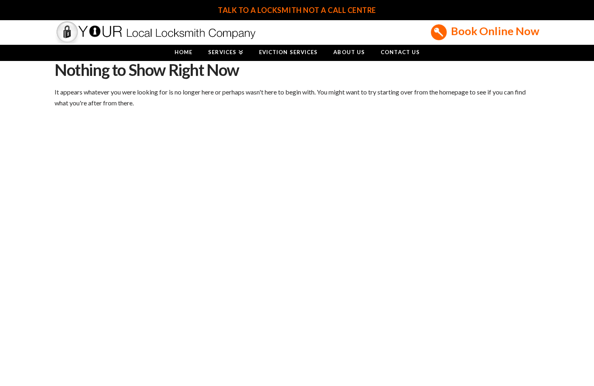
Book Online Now (495, 31)
